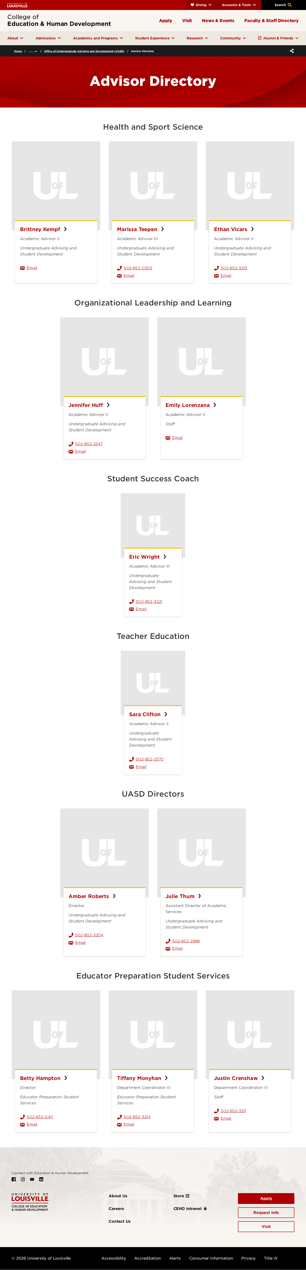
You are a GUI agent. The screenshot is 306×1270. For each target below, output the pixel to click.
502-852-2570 (150, 759)
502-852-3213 (234, 268)
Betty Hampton (41, 1078)
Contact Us (120, 1221)
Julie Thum (180, 896)
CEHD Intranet (187, 1208)
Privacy (248, 1258)
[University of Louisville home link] (17, 5)
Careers (116, 1208)
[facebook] (14, 1179)
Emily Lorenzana (188, 405)
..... (31, 51)
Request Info (266, 1212)
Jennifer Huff (86, 405)
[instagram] (23, 1179)
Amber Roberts (89, 896)
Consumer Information (211, 1258)
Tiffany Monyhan (140, 1078)
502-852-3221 (149, 601)
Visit (266, 1226)
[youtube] (32, 1179)
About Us (118, 1196)
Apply (266, 1198)
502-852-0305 (138, 268)
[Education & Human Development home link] (31, 1201)
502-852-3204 (89, 935)
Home (18, 51)
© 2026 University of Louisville (41, 1258)
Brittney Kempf (41, 229)
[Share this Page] (291, 51)
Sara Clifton (145, 714)
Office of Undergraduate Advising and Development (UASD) (84, 51)
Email (59, 268)
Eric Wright (145, 557)
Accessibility (113, 1258)
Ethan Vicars (231, 229)
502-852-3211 (233, 1111)
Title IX (271, 1258)
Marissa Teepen (138, 229)
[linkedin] (41, 1179)
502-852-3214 (137, 1117)
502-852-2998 (186, 941)
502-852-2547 (89, 444)
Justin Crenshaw (236, 1078)
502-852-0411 (40, 1117)
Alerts (175, 1258)
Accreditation (147, 1258)
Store (178, 1196)
